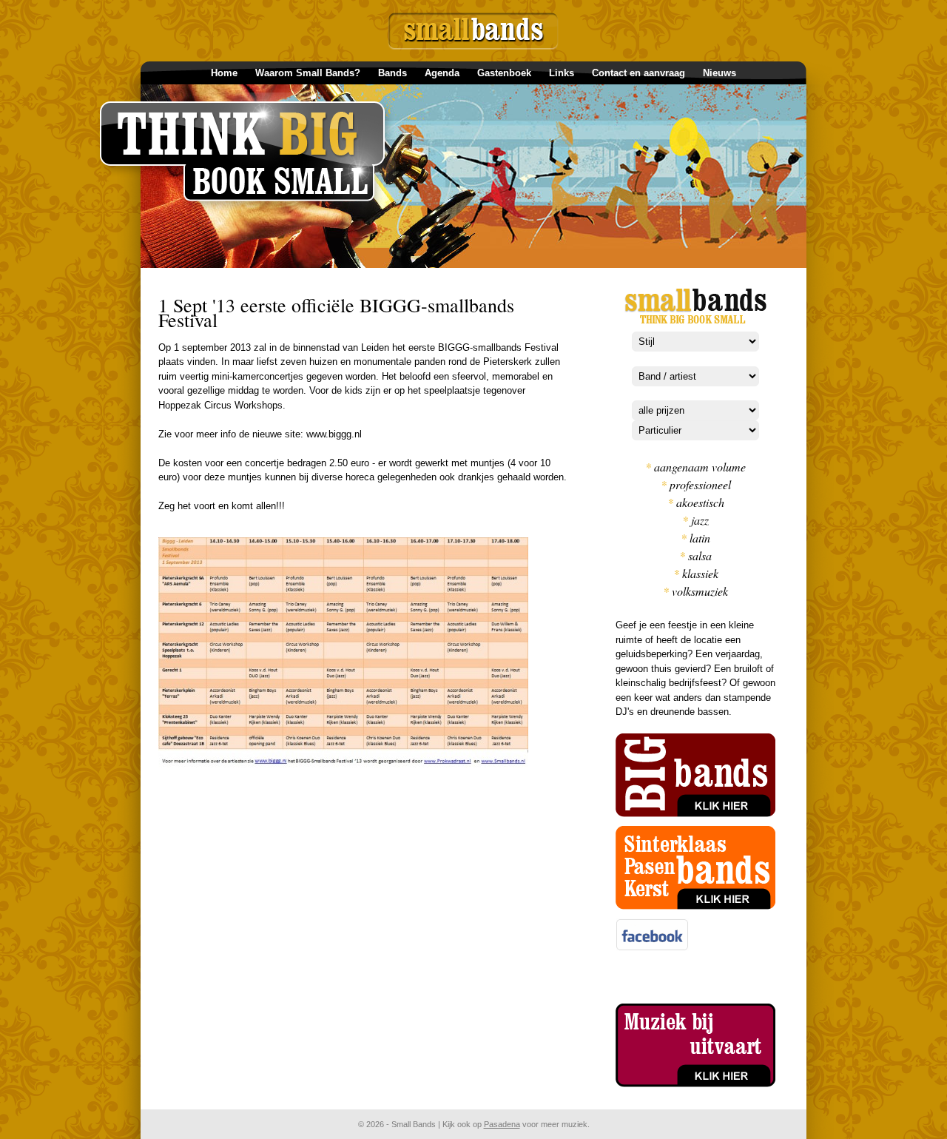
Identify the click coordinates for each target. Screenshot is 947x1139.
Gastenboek (504, 72)
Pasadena (502, 1124)
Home (224, 72)
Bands (392, 72)
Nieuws (719, 72)
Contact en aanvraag (638, 72)
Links (561, 72)
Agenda (442, 72)
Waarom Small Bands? (307, 72)
